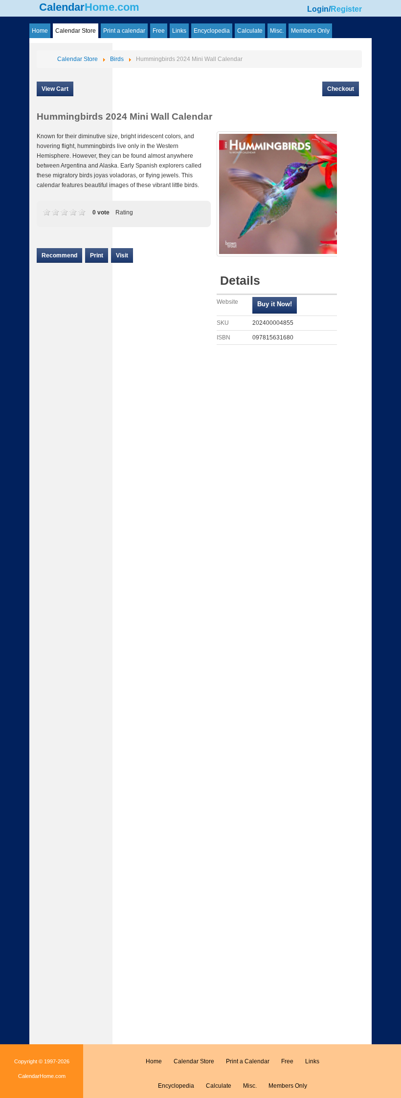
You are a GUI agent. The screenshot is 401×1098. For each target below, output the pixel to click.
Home (154, 1061)
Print (96, 255)
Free (287, 1061)
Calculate (218, 1085)
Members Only (287, 1085)
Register (346, 9)
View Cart (55, 88)
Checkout (340, 88)
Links (312, 1061)
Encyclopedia (176, 1085)
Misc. (250, 1085)
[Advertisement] (71, 543)
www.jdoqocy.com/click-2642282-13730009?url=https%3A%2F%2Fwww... (274, 305)
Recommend (59, 255)
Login (318, 9)
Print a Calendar (247, 1061)
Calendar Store (194, 1061)
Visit (122, 255)
